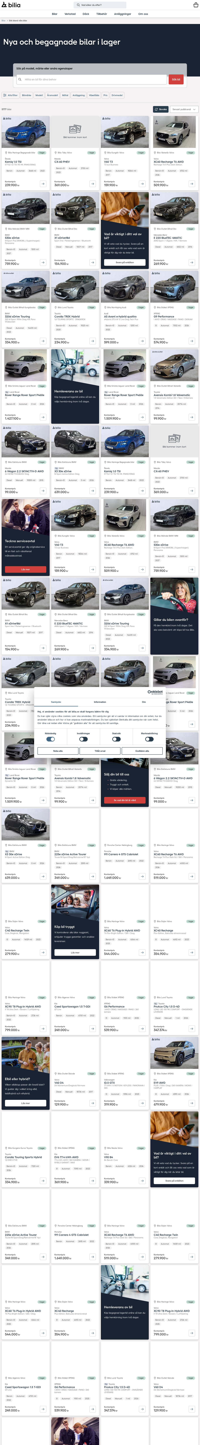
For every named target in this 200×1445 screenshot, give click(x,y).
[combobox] (91, 79)
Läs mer (25, 569)
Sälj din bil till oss (116, 774)
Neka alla (58, 751)
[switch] (83, 739)
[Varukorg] (196, 4)
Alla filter (13, 95)
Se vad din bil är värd (125, 800)
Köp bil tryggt (64, 926)
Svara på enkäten (125, 262)
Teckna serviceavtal (20, 541)
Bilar (4, 20)
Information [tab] (100, 702)
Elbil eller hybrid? (17, 1079)
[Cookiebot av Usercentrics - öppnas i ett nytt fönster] (150, 692)
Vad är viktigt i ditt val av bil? (123, 236)
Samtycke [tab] (56, 702)
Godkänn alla (142, 751)
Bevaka (163, 109)
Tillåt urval (100, 751)
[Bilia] (11, 5)
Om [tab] (144, 702)
